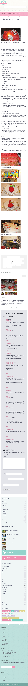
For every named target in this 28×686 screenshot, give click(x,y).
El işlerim (13, 505)
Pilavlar (13, 593)
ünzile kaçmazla (6, 613)
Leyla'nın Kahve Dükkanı (10, 375)
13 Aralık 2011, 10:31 (10, 409)
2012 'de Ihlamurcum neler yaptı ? (8, 296)
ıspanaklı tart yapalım (7, 611)
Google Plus (4, 678)
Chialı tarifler (13, 503)
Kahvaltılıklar (13, 587)
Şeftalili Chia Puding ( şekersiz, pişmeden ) (14, 542)
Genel (13, 507)
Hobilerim (13, 513)
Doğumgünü (15, 13)
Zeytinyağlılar (13, 604)
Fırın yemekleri (13, 579)
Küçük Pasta (22, 611)
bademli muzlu (19, 261)
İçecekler (13, 583)
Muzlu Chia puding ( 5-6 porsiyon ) (12, 534)
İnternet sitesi (5, 483)
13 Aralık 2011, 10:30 (10, 399)
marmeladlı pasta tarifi (7, 259)
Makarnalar (13, 515)
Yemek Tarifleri (13, 520)
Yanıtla (7, 329)
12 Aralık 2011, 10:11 (10, 320)
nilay (6, 389)
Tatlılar (13, 600)
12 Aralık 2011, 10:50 (10, 343)
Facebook (4, 674)
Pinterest (3, 680)
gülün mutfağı (8, 397)
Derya (7, 319)
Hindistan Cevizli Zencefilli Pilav (12, 530)
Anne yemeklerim (13, 566)
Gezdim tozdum (13, 509)
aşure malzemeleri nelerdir (17, 619)
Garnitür (13, 581)
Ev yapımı (13, 577)
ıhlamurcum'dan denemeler (13, 585)
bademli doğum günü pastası (18, 263)
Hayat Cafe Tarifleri (9, 362)
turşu (13, 611)
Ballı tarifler (13, 501)
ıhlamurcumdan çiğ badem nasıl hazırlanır (10, 617)
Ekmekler (13, 574)
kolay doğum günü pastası (18, 259)
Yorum (4, 456)
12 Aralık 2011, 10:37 (10, 332)
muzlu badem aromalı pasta (9, 261)
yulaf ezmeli (13, 522)
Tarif (13, 598)
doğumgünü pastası (7, 267)
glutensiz (13, 511)
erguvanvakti (8, 330)
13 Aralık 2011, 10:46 (10, 419)
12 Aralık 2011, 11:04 (10, 363)
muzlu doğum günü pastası (15, 265)
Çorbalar (13, 570)
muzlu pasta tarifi (16, 257)
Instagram (4, 677)
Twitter (3, 676)
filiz (6, 352)
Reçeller (11, 613)
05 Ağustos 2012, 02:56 (10, 439)
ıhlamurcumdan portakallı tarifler (9, 615)
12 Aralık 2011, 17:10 (10, 376)
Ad (4, 473)
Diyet (13, 572)
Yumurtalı (10, 257)
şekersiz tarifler (13, 519)
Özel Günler (9, 13)
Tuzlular (13, 602)
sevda (7, 342)
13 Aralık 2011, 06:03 (10, 390)
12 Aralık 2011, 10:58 (10, 353)
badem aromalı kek (7, 263)
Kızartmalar (13, 589)
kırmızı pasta (6, 265)
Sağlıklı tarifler (13, 595)
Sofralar (13, 597)
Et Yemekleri (13, 576)
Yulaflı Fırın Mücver (9, 547)
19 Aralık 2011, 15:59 (10, 429)
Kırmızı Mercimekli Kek (10, 538)
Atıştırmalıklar (13, 568)
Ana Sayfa (3, 13)
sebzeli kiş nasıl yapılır (7, 619)
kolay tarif (16, 611)
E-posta (5, 478)
